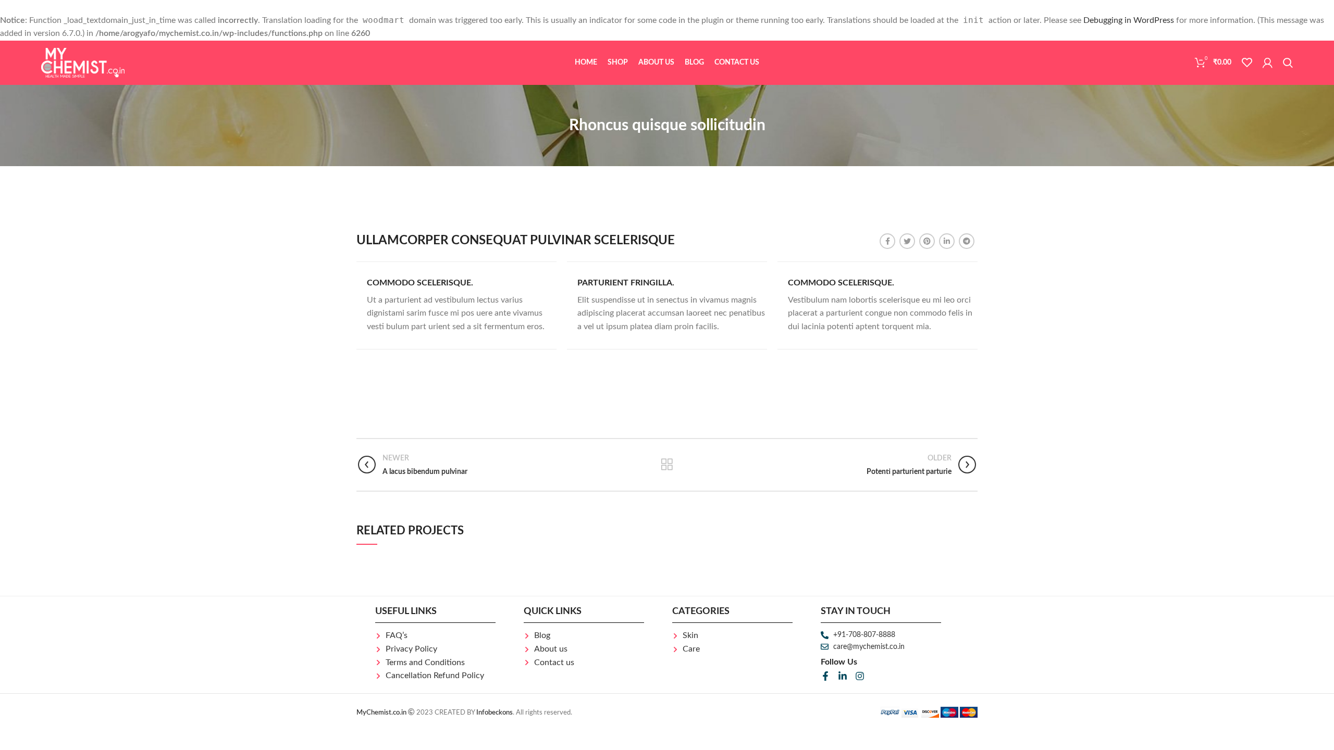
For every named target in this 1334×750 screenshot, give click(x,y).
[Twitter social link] (907, 241)
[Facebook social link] (887, 241)
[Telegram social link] (966, 241)
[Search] (1288, 62)
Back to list (666, 464)
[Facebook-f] (825, 676)
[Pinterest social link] (927, 241)
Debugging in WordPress (1128, 20)
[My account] (1267, 62)
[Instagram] (859, 676)
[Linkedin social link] (947, 241)
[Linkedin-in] (842, 676)
